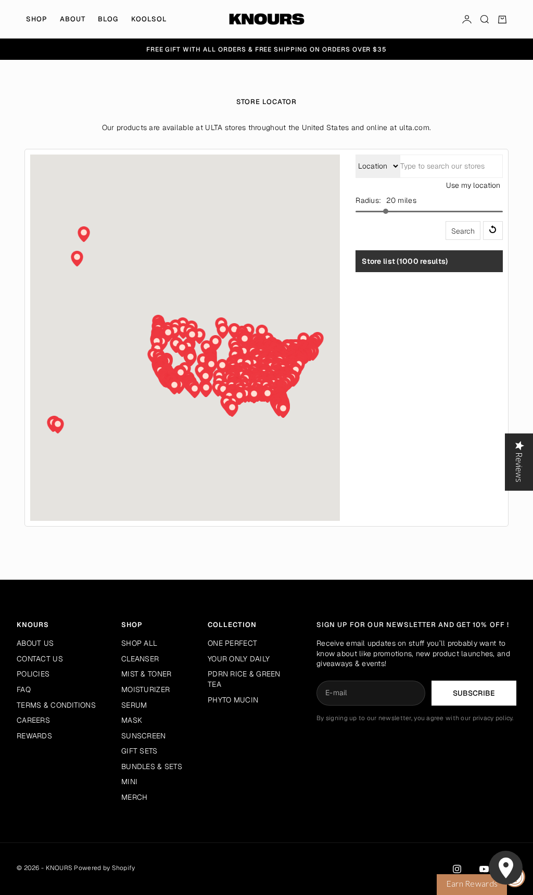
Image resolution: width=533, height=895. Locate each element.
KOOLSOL (149, 19)
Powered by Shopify (104, 868)
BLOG (108, 19)
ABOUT (72, 19)
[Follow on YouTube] (484, 869)
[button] (211, 366)
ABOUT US (35, 643)
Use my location (473, 185)
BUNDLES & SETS (151, 766)
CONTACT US (40, 658)
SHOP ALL (139, 643)
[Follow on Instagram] (457, 869)
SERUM (134, 705)
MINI (129, 781)
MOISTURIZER (145, 689)
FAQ (24, 689)
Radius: (368, 200)
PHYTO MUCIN (233, 700)
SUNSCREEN (143, 735)
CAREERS (33, 720)
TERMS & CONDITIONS (56, 705)
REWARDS (34, 735)
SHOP (36, 19)
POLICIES (33, 674)
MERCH (134, 797)
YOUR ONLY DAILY (239, 658)
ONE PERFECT (232, 643)
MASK (131, 720)
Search (463, 231)
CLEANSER (140, 658)
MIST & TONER (146, 674)
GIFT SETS (139, 751)
